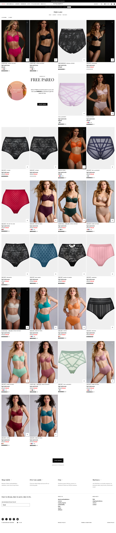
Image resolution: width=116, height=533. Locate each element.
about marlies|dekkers (63, 499)
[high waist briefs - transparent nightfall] (59, 122)
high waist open (5, 172)
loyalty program (62, 502)
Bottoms (59, 14)
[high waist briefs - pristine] (58, 229)
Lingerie (54, 14)
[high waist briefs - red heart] (3, 229)
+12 (91, 122)
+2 (5, 68)
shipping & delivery (97, 501)
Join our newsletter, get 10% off (9, 502)
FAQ (94, 499)
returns (94, 502)
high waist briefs (5, 65)
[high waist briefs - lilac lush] (60, 122)
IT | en (107, 3)
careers (60, 501)
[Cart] (114, 4)
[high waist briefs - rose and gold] (59, 229)
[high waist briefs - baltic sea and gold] (89, 122)
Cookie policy (110, 522)
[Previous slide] (3, 41)
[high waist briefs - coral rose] (59, 336)
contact (94, 504)
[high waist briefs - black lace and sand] (1, 229)
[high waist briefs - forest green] (60, 229)
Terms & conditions (86, 522)
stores (59, 508)
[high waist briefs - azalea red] (88, 122)
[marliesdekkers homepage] (58, 4)
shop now (42, 104)
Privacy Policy (62, 522)
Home (50, 14)
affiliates (60, 509)
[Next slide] (27, 41)
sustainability (61, 504)
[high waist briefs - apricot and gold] (30, 229)
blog (59, 506)
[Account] (111, 4)
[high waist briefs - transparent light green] (58, 122)
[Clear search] (100, 4)
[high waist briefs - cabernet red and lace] (58, 336)
